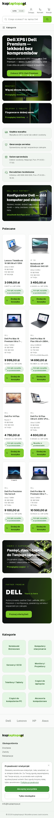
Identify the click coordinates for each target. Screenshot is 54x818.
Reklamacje (7, 756)
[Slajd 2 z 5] (24, 75)
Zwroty (5, 752)
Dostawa (6, 748)
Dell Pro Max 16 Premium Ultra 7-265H (12, 340)
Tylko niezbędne (27, 796)
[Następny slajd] (47, 56)
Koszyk (49, 12)
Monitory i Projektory (40, 665)
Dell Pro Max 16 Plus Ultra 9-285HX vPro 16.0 (39, 340)
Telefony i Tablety (14, 682)
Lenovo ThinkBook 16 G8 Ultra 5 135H (13, 262)
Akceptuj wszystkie (27, 789)
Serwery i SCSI (14, 665)
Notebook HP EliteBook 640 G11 (39, 265)
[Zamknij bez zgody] (48, 765)
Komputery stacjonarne (40, 647)
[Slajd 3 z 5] (28, 75)
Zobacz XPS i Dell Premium (24, 73)
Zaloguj (31, 12)
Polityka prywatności (30, 782)
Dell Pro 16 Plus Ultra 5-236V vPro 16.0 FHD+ (39, 417)
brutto (21, 11)
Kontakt (40, 12)
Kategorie (11, 27)
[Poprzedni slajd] (6, 56)
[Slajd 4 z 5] (30, 75)
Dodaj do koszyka (15, 300)
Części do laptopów (40, 682)
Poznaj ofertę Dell (18, 614)
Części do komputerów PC (14, 700)
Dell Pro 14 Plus (11, 416)
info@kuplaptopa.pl (11, 804)
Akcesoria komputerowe (40, 700)
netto (14, 11)
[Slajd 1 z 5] (21, 75)
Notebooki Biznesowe (14, 647)
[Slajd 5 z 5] (33, 75)
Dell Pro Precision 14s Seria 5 (13, 492)
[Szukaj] (47, 19)
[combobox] (25, 19)
